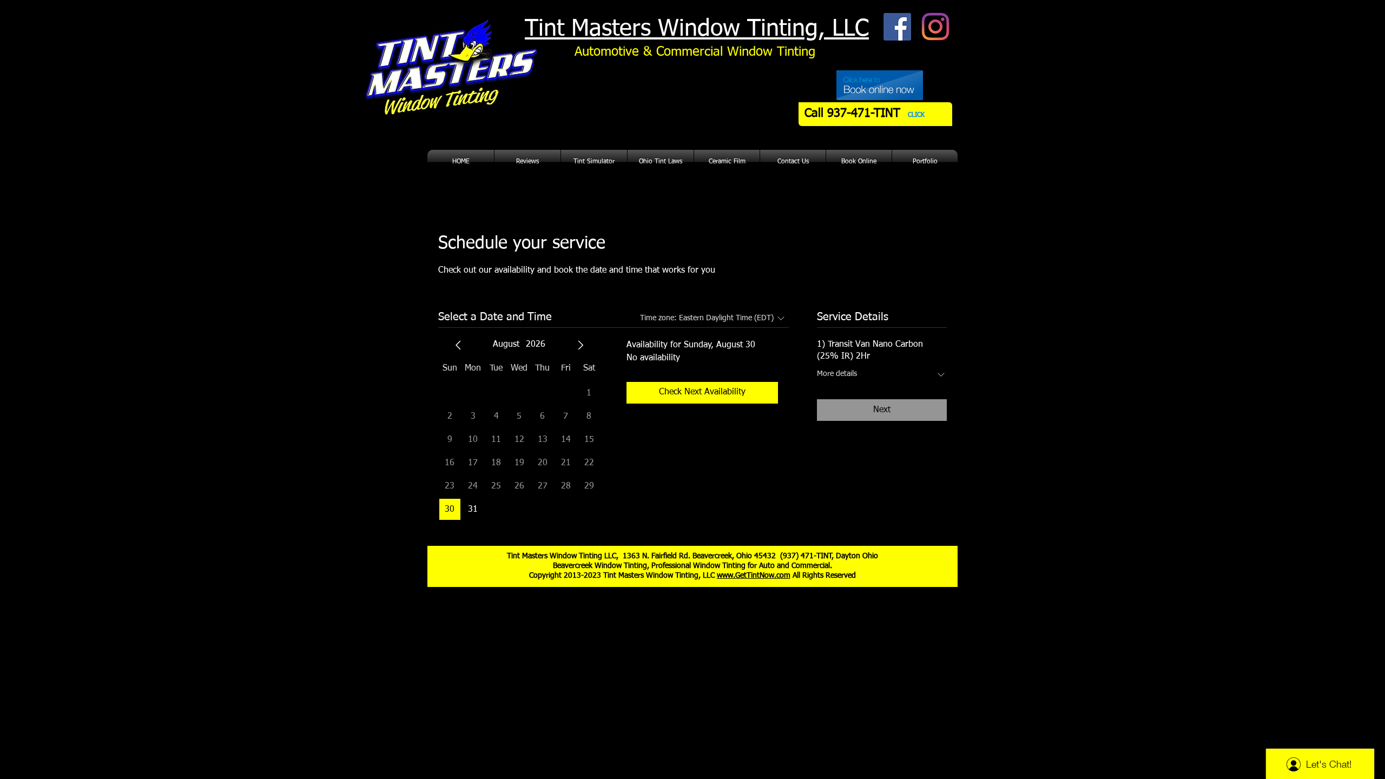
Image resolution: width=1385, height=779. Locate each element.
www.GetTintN (740, 575)
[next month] (580, 345)
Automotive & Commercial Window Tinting (695, 51)
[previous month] (458, 345)
